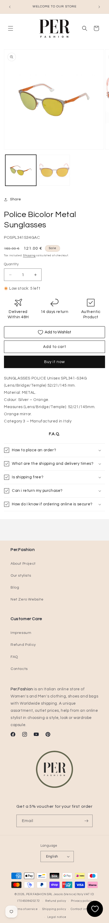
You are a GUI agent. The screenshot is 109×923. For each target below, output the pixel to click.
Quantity (11, 264)
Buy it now (54, 362)
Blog (15, 587)
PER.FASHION (36, 894)
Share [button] (15, 199)
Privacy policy (81, 900)
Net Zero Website (27, 599)
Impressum (21, 633)
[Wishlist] (95, 909)
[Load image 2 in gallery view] (54, 170)
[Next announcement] (99, 7)
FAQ (14, 657)
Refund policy (55, 900)
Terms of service (25, 909)
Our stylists (21, 575)
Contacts (19, 669)
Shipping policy (54, 909)
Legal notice (56, 917)
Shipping (29, 255)
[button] (10, 28)
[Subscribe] (86, 821)
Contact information (86, 909)
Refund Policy (23, 645)
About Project (23, 564)
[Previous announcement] (10, 7)
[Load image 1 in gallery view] (20, 170)
